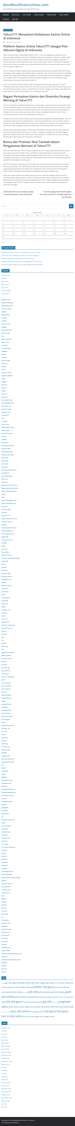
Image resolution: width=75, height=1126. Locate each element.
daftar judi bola (13, 987)
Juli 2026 (4, 1031)
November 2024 (6, 1092)
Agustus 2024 (5, 1101)
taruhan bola (28, 1016)
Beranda (6, 15)
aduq (2, 983)
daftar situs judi (27, 987)
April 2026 (4, 1040)
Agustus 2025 (5, 1064)
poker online (55, 1002)
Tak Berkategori (8, 30)
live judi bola (28, 1002)
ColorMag (6, 1123)
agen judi (17, 982)
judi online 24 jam (14, 992)
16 (65, 226)
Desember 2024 (6, 1089)
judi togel (48, 997)
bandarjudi (18, 42)
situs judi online (48, 1006)
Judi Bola (6, 19)
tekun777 (55, 87)
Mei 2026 (4, 1037)
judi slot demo (44, 992)
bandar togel (64, 983)
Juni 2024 (4, 1107)
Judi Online (16, 15)
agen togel (40, 983)
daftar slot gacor (44, 987)
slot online (16, 1016)
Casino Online (39, 15)
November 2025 (6, 1055)
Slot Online (26, 15)
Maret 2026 (4, 1043)
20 (34, 230)
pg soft (47, 1001)
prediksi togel (23, 1007)
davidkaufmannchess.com (26, 4)
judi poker (25, 992)
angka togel (49, 983)
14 (44, 226)
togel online (50, 1016)
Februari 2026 (5, 1046)
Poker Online (51, 15)
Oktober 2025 (5, 1058)
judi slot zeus (38, 997)
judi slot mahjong (58, 992)
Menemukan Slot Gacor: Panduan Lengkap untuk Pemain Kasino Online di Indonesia (18, 193)
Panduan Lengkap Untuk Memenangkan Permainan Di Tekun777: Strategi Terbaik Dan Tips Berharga (55, 194)
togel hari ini (39, 1016)
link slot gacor (14, 1001)
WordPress (15, 1123)
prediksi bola (12, 1007)
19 (24, 230)
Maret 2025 (4, 1079)
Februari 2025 (5, 1083)
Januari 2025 (5, 1086)
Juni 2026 (4, 1034)
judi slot (33, 992)
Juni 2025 (4, 1070)
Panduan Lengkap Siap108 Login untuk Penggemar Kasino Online (21, 261)
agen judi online (28, 982)
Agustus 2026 (5, 1028)
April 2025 (4, 1076)
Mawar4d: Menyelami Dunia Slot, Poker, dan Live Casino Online (20, 252)
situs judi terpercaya (64, 1006)
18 (13, 230)
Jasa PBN (15, 19)
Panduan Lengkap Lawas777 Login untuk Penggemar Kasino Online (22, 264)
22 (55, 230)
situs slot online (20, 1011)
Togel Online (63, 15)
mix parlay (38, 1002)
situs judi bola (35, 1007)
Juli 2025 (4, 1067)
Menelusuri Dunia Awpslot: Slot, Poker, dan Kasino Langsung (20, 255)
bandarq (56, 983)
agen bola (8, 983)
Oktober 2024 (5, 1095)
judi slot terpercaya (23, 997)
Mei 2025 (4, 1073)
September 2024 (6, 1098)
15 (55, 226)
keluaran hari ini (58, 997)
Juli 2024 (4, 1104)
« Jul (2, 242)
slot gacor (50, 1011)
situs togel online (37, 1011)
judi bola (58, 987)
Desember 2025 (6, 1052)
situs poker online (5, 1012)
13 (34, 226)
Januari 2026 (5, 1049)
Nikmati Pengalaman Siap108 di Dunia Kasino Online (17, 258)
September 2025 (6, 1061)
